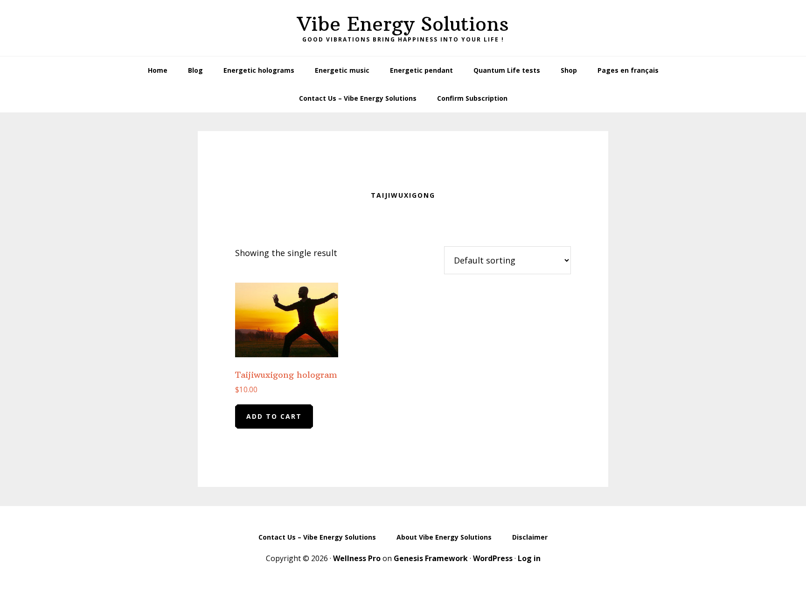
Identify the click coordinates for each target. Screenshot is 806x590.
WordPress (493, 558)
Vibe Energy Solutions (403, 24)
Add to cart (274, 416)
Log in (529, 558)
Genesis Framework (431, 558)
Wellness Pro (357, 558)
